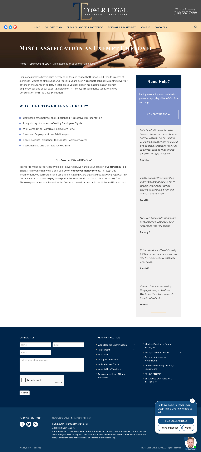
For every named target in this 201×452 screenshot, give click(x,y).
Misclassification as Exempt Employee (74, 63)
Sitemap (37, 448)
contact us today (158, 114)
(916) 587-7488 (32, 418)
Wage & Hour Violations (109, 369)
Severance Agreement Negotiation (156, 359)
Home (37, 27)
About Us (145, 27)
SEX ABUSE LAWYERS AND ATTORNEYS (85, 27)
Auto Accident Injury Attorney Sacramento (112, 376)
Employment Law (53, 27)
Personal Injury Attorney (122, 27)
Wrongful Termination (108, 359)
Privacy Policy (25, 448)
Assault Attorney (153, 374)
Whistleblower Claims (108, 364)
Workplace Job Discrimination (112, 345)
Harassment (104, 349)
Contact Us (161, 27)
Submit (24, 393)
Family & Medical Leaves (157, 352)
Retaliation (103, 354)
